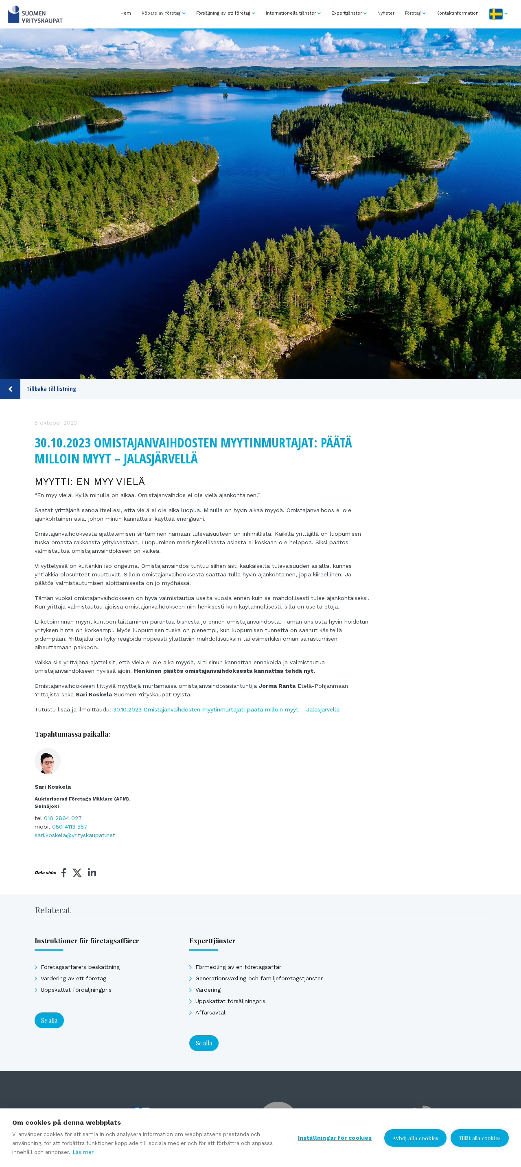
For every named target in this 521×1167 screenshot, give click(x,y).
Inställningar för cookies (335, 1137)
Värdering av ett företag (73, 978)
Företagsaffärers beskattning (80, 967)
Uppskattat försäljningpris (230, 1001)
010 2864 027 (63, 818)
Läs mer (83, 1152)
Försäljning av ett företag (223, 13)
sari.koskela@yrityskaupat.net (75, 835)
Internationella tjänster (291, 13)
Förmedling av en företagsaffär (238, 967)
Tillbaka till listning (51, 389)
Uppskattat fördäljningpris (76, 989)
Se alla (49, 1020)
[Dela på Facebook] (63, 873)
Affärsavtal (210, 1012)
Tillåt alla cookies (480, 1137)
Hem (125, 13)
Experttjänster (346, 13)
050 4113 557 (70, 826)
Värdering (208, 989)
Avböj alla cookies (415, 1137)
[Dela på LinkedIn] (92, 873)
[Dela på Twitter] (77, 874)
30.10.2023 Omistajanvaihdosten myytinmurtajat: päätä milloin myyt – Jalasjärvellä (226, 709)
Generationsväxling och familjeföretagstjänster (259, 978)
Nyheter (385, 13)
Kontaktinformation (457, 13)
